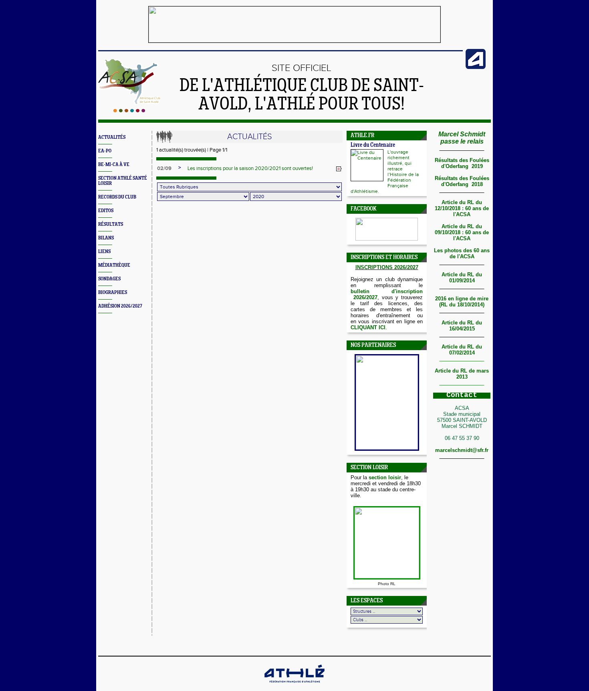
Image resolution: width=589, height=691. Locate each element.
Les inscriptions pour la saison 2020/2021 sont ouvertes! (250, 168)
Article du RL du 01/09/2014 (462, 278)
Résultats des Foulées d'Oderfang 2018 (462, 181)
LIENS (104, 251)
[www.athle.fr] (476, 67)
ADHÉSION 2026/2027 (120, 306)
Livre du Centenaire (373, 145)
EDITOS (105, 210)
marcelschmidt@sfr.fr (461, 450)
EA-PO (104, 151)
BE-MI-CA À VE (113, 164)
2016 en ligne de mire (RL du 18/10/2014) (461, 302)
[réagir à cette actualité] (339, 169)
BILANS (106, 238)
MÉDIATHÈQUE (114, 265)
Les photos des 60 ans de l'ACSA (462, 253)
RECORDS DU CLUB (117, 197)
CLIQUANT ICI (368, 327)
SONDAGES (109, 279)
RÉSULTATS (110, 224)
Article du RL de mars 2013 (462, 374)
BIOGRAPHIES (112, 292)
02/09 (164, 168)
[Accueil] (129, 110)
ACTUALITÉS (111, 137)
